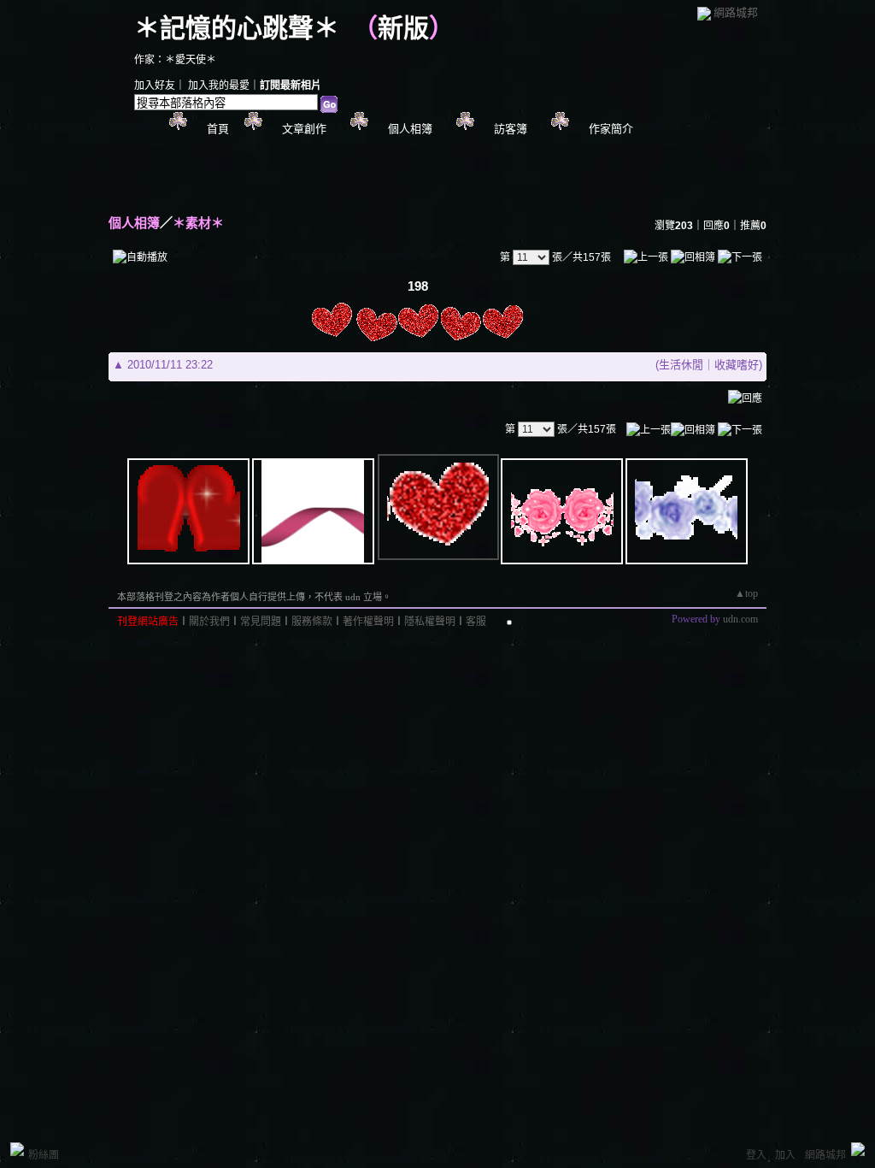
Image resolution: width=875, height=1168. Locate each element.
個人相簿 (410, 128)
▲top (746, 593)
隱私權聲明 (429, 622)
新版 (403, 28)
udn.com (740, 619)
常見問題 (260, 622)
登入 (756, 1155)
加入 (785, 1155)
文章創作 (304, 128)
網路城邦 (736, 12)
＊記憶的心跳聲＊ (236, 28)
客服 (476, 622)
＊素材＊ (198, 222)
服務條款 (311, 622)
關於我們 (209, 622)
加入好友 (154, 85)
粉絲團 (43, 1155)
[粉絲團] (17, 1149)
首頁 (218, 128)
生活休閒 (681, 364)
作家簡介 (611, 128)
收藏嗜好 (736, 364)
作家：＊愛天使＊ (175, 60)
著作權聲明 (368, 622)
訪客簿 (510, 128)
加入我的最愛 (219, 85)
